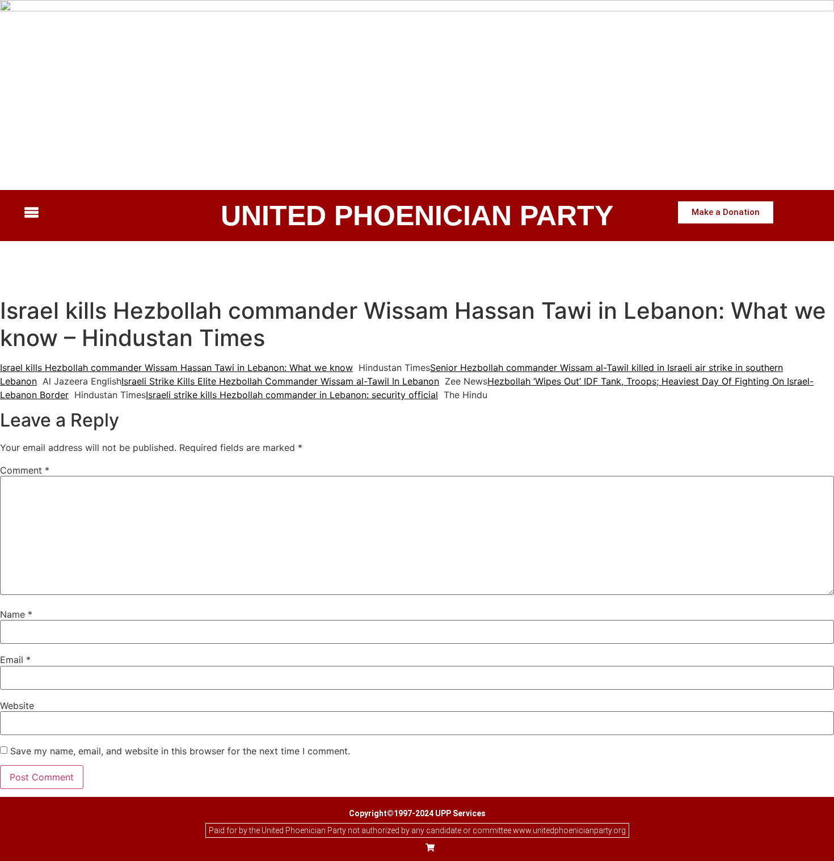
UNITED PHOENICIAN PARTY (417, 215)
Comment (24, 470)
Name (16, 614)
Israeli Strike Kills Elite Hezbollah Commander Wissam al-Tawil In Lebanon (280, 381)
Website (17, 705)
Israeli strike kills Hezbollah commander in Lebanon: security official (292, 394)
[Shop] (430, 848)
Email (15, 659)
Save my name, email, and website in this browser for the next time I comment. (180, 751)
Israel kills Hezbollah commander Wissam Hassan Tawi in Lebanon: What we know (176, 367)
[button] (113, 213)
